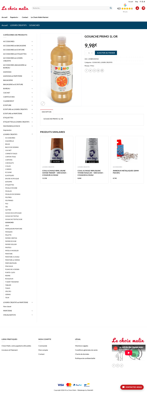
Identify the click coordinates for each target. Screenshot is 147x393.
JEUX (7, 225)
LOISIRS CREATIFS (18, 25)
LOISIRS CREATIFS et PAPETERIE (15, 302)
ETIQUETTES (8, 118)
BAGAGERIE (8, 80)
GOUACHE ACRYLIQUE (13, 213)
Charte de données (82, 354)
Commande (42, 346)
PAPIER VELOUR (11, 244)
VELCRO (8, 291)
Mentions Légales (81, 346)
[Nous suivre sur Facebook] (140, 1)
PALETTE (8, 235)
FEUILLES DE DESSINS (12, 194)
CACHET (6, 93)
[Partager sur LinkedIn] (102, 70)
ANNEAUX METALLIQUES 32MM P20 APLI (126, 172)
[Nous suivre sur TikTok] (144, 1)
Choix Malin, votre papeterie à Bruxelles (16, 346)
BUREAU (6, 88)
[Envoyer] (111, 8)
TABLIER (8, 285)
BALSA (7, 144)
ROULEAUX (9, 279)
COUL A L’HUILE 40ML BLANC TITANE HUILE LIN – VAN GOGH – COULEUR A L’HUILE (91, 173)
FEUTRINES (9, 200)
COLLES (8, 166)
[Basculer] (32, 41)
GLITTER (8, 210)
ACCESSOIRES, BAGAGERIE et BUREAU (14, 66)
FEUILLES (8, 191)
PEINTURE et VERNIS (12, 260)
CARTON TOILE (10, 157)
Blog (136, 1)
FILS (6, 203)
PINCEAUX (9, 266)
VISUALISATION (9, 315)
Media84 (90, 390)
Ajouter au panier (106, 53)
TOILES (7, 288)
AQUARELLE (9, 141)
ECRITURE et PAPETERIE (12, 113)
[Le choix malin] (15, 8)
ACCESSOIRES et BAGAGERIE (14, 46)
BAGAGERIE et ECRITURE (13, 84)
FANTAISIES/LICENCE (11, 126)
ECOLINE (8, 172)
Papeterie (14, 17)
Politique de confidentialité (85, 358)
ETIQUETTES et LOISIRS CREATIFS (16, 122)
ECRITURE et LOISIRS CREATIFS (15, 109)
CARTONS (8, 160)
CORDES (8, 169)
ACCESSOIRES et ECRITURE (14, 50)
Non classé (7, 306)
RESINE (7, 275)
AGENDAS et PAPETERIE (12, 76)
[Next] (143, 160)
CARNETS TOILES (11, 153)
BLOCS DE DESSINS (12, 147)
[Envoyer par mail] (94, 70)
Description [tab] (46, 112)
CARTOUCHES (9, 97)
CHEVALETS (9, 163)
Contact (25, 17)
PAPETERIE (7, 311)
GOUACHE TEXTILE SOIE (13, 219)
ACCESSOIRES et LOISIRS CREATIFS (12, 59)
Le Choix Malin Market (39, 17)
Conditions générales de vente (86, 350)
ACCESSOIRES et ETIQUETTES (14, 54)
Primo (92, 66)
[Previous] (40, 160)
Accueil (130, 1)
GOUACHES (34, 25)
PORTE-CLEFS (10, 272)
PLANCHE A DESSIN (12, 269)
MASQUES (8, 232)
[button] (137, 8)
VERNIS (8, 294)
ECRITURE (7, 105)
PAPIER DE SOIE (10, 241)
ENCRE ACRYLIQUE (12, 178)
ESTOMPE (8, 182)
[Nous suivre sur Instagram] (142, 1)
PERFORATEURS (11, 263)
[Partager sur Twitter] (90, 70)
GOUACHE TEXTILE (12, 216)
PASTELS (8, 247)
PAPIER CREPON (11, 238)
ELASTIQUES (9, 175)
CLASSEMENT (8, 101)
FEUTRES (8, 197)
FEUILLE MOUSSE (11, 188)
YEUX (7, 297)
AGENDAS (7, 72)
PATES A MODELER (12, 250)
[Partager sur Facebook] (86, 70)
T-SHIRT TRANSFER (12, 282)
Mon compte (43, 350)
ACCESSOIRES (8, 41)
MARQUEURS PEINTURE (13, 229)
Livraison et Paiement (10, 350)
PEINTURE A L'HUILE (12, 257)
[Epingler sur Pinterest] (98, 70)
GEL (6, 207)
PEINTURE (8, 254)
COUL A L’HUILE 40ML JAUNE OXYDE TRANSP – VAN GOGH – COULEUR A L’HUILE (54, 173)
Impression (7, 130)
